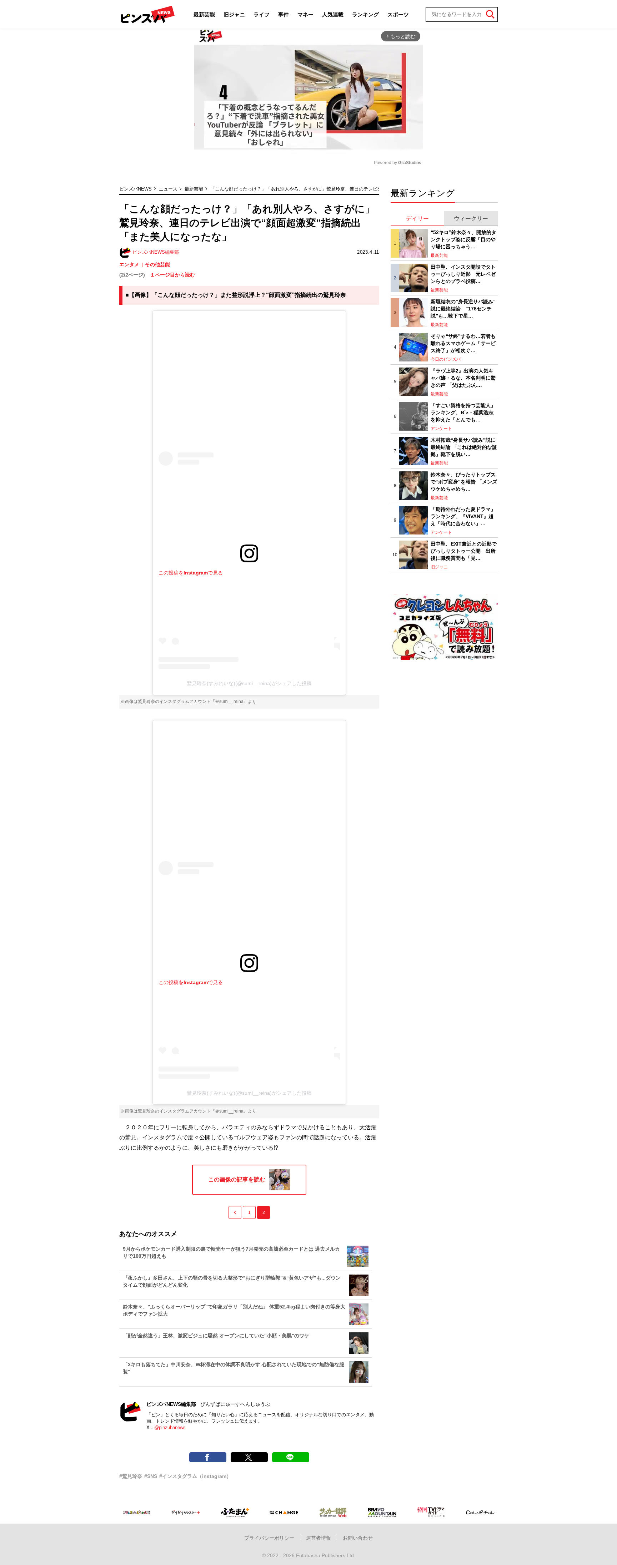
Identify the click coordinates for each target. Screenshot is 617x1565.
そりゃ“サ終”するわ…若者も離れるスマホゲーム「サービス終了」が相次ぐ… (463, 343)
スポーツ (398, 14)
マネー (305, 14)
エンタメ (129, 264)
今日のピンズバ (446, 359)
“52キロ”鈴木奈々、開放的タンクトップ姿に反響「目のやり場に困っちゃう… (463, 239)
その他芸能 (157, 264)
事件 (283, 14)
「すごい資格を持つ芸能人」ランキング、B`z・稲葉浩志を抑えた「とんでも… (463, 412)
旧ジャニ (234, 14)
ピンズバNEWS (135, 189)
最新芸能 (204, 14)
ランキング (365, 14)
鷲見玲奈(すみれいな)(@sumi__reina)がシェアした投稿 (249, 683)
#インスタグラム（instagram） (195, 1476)
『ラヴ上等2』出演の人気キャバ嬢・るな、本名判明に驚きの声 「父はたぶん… (463, 378)
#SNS (150, 1476)
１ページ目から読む (172, 275)
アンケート (441, 428)
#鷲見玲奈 (130, 1476)
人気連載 (332, 14)
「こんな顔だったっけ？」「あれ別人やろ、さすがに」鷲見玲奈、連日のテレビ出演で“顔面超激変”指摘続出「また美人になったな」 (348, 189)
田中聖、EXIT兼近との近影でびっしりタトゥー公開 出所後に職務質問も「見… (464, 551)
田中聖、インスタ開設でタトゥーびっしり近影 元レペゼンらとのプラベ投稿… (463, 274)
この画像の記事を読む (236, 1179)
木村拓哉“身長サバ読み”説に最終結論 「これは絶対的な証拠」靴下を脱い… (464, 447)
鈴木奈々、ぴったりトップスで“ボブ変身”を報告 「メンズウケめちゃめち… (464, 481)
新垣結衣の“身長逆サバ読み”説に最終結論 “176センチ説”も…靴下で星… (463, 308)
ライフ (262, 14)
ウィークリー (471, 219)
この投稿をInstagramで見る (191, 573)
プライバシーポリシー (269, 1538)
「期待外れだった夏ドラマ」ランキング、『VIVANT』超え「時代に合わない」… (463, 516)
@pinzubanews (170, 1427)
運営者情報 (318, 1538)
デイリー (417, 219)
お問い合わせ (358, 1538)
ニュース (168, 189)
